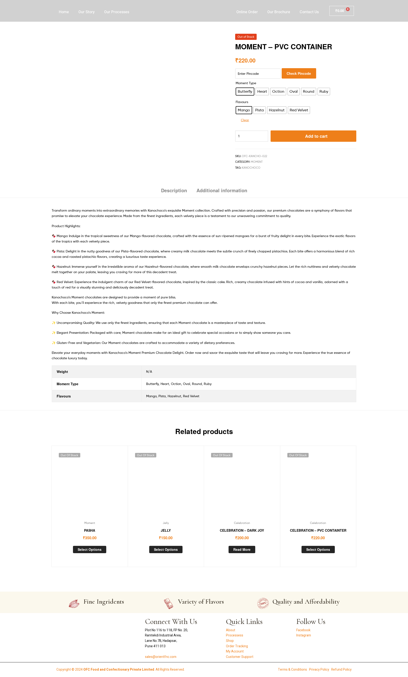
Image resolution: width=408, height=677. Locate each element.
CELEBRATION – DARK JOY (242, 530)
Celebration (242, 523)
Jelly (166, 523)
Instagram (303, 635)
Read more (242, 549)
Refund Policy (341, 669)
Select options (90, 549)
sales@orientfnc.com (160, 656)
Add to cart (316, 136)
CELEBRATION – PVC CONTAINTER (318, 530)
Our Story (86, 12)
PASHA (89, 530)
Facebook (303, 630)
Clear (245, 120)
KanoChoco (251, 167)
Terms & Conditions (292, 669)
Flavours (242, 102)
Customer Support (239, 656)
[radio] (245, 91)
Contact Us (309, 12)
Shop (230, 640)
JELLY (166, 530)
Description (174, 190)
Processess (234, 635)
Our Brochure (278, 12)
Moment (257, 161)
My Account (235, 651)
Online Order (247, 12)
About (230, 630)
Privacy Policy (319, 669)
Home (64, 12)
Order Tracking (237, 646)
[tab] (174, 192)
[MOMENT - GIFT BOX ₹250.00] (341, 38)
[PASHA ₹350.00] (353, 38)
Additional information (221, 190)
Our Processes (116, 12)
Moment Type (246, 83)
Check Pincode (299, 73)
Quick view (89, 485)
